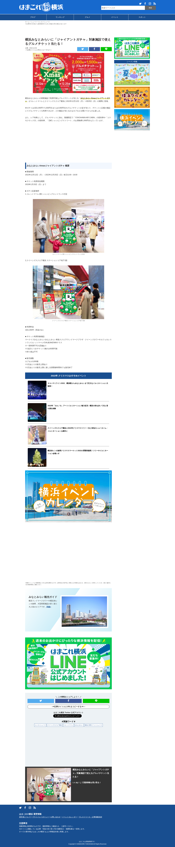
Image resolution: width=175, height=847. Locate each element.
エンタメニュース (40, 725)
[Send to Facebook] (94, 49)
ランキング (60, 17)
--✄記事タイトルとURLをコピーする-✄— (38, 50)
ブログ (32, 17)
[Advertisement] (87, 31)
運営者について (25, 817)
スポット (142, 17)
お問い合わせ (55, 817)
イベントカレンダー (69, 817)
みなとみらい (79, 725)
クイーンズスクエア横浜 (55, 725)
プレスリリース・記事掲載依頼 (90, 817)
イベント (114, 17)
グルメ (87, 17)
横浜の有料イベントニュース (93, 725)
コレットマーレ (68, 725)
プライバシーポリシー (40, 817)
